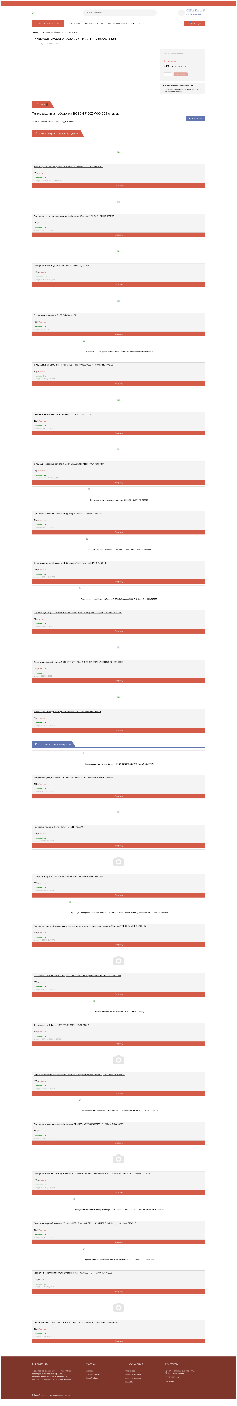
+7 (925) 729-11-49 (195, 10)
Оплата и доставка (94, 23)
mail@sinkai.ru (194, 14)
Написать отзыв (195, 118)
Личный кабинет (92, 1378)
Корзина (89, 1371)
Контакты (135, 23)
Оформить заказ (93, 1374)
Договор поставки (117, 23)
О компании (75, 23)
